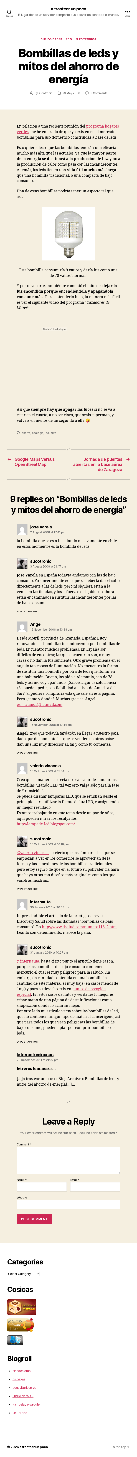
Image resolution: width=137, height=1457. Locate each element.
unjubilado (19, 1413)
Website (22, 1197)
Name (22, 1180)
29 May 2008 (71, 93)
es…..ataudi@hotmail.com (39, 704)
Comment (24, 1144)
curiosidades (51, 39)
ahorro (26, 433)
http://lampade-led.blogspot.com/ (46, 824)
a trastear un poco (68, 9)
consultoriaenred (24, 1387)
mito (53, 433)
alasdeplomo (21, 1371)
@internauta (28, 961)
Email (74, 1180)
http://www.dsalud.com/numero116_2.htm (79, 927)
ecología (37, 433)
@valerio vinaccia (33, 853)
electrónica (86, 39)
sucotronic (45, 93)
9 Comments (98, 93)
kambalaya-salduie (25, 1404)
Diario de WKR (23, 1396)
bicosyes (18, 1379)
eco (69, 39)
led (47, 433)
